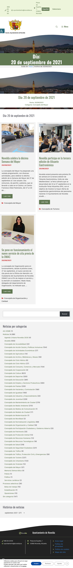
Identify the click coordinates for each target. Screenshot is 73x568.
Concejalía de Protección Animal (17, 435)
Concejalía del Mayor (40, 105)
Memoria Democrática (13, 471)
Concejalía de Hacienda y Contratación (19, 389)
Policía (7, 474)
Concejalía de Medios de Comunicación (19, 409)
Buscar (64, 314)
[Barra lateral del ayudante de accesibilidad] (2, 31)
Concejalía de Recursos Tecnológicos (18, 441)
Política (7, 477)
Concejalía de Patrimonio (14, 432)
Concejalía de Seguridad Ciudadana (18, 448)
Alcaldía (7, 341)
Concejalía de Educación (14, 380)
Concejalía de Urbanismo (14, 461)
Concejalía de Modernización (15, 415)
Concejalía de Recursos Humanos (17, 438)
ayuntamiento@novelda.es (22, 10)
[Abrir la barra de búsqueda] (57, 26)
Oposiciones (9, 493)
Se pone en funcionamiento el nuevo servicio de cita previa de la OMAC (18, 253)
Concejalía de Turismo (50, 209)
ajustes (24, 566)
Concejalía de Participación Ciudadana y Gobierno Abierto (27, 428)
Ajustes (59, 563)
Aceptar (36, 563)
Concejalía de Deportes (13, 376)
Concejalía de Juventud (13, 399)
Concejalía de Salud (12, 445)
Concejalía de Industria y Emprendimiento (20, 396)
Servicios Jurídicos (11, 480)
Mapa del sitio (60, 552)
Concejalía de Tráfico (12, 451)
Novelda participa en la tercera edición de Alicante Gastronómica (55, 161)
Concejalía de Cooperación (14, 370)
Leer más (7, 196)
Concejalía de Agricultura (14, 354)
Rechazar (48, 563)
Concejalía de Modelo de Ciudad (17, 412)
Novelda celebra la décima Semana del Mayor (15, 160)
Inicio (31, 66)
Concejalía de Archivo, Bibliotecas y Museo (21, 357)
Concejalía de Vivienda (13, 464)
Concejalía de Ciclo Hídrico (14, 360)
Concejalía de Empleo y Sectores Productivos (22, 383)
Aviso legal (59, 541)
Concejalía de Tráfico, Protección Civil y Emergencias (25, 454)
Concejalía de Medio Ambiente (16, 406)
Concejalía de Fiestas (12, 386)
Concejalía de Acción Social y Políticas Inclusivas (23, 347)
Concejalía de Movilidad (13, 419)
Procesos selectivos (10, 484)
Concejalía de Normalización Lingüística (19, 422)
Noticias (6, 334)
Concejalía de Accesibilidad (15, 344)
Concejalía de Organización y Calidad (19, 425)
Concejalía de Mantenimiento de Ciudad (19, 402)
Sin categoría (8, 496)
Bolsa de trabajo (10, 487)
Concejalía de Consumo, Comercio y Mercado (22, 367)
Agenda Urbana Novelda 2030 (16, 338)
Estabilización (9, 490)
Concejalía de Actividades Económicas (19, 351)
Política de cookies (62, 549)
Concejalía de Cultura (12, 373)
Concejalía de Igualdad (13, 393)
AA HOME (6, 331)
